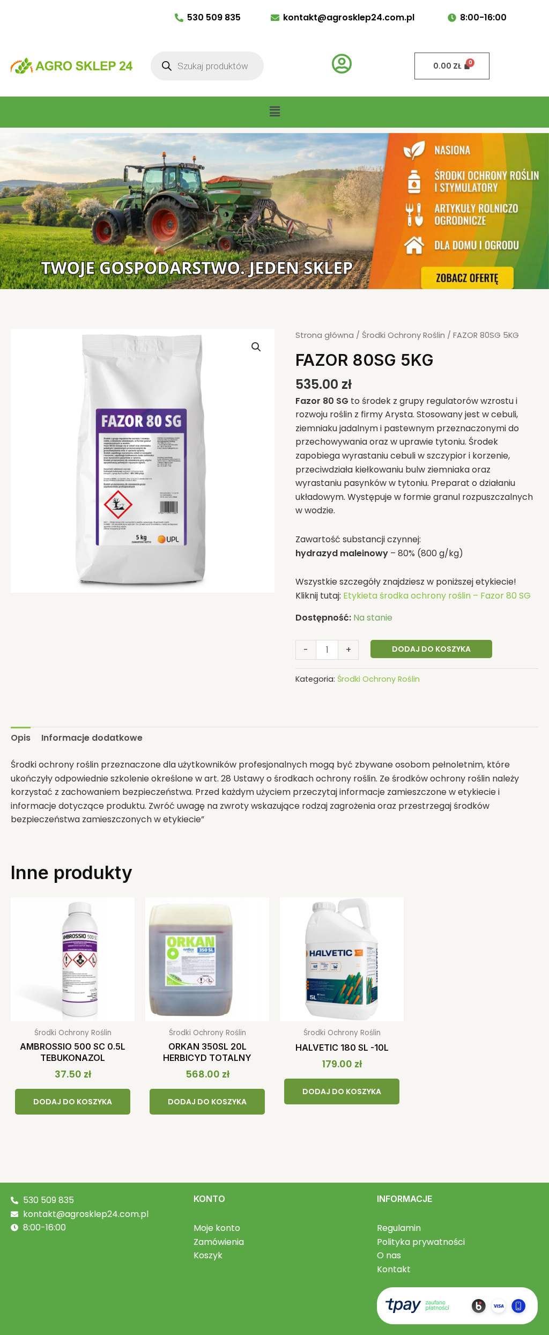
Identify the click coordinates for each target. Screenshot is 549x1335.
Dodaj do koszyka (431, 649)
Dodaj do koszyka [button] (72, 1101)
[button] (274, 112)
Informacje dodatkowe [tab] (92, 738)
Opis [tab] (21, 738)
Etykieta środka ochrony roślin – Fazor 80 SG (437, 595)
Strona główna (324, 335)
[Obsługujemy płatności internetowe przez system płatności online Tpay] (457, 1305)
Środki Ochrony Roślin (403, 335)
